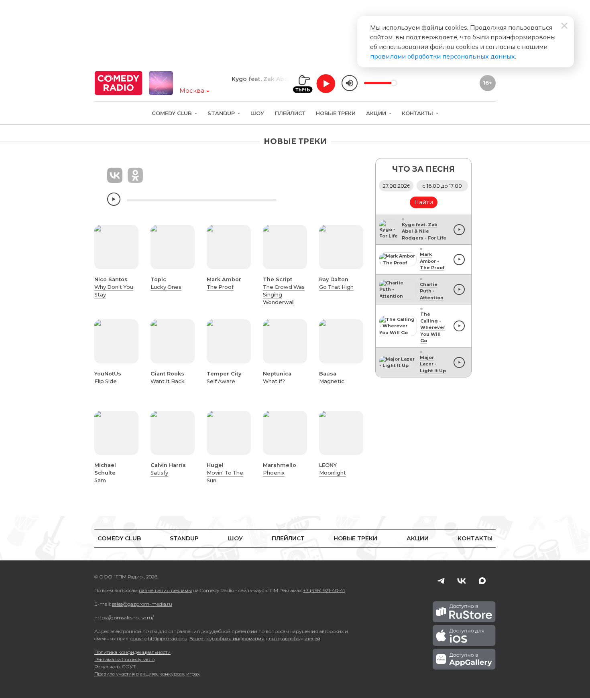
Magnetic (331, 381)
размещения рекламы (165, 590)
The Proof (220, 287)
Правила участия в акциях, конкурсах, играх (146, 674)
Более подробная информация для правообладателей (254, 638)
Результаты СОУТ (115, 667)
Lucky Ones (166, 287)
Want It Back (168, 381)
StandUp (222, 113)
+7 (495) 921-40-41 (324, 590)
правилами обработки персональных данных (442, 56)
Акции (377, 113)
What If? (274, 381)
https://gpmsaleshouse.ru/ (124, 618)
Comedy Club (172, 113)
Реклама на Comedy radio (124, 659)
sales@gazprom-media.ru (142, 604)
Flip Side (105, 381)
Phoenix (274, 473)
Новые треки (336, 113)
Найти (423, 202)
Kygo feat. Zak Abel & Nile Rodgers (272, 79)
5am (100, 480)
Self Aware (221, 381)
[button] (107, 247)
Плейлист (290, 113)
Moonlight (332, 473)
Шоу (257, 113)
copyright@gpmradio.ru (158, 638)
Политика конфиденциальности (132, 652)
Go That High (336, 287)
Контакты (418, 113)
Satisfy (159, 473)
